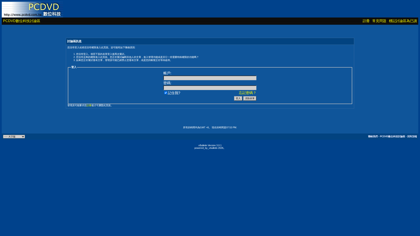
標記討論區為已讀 (403, 21)
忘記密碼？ (247, 93)
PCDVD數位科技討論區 (21, 21)
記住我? (174, 93)
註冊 (366, 21)
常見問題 (379, 21)
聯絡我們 (373, 136)
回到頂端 (412, 136)
